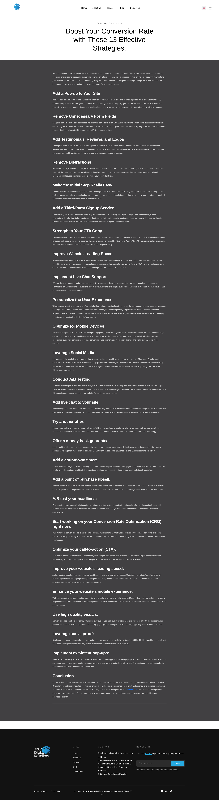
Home (75, 753)
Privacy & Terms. (41, 791)
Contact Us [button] (135, 8)
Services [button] (111, 8)
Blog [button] (122, 8)
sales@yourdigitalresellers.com (118, 753)
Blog (75, 767)
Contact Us (78, 771)
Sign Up (177, 763)
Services (76, 762)
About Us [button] (97, 8)
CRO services (131, 689)
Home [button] (84, 8)
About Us (77, 758)
